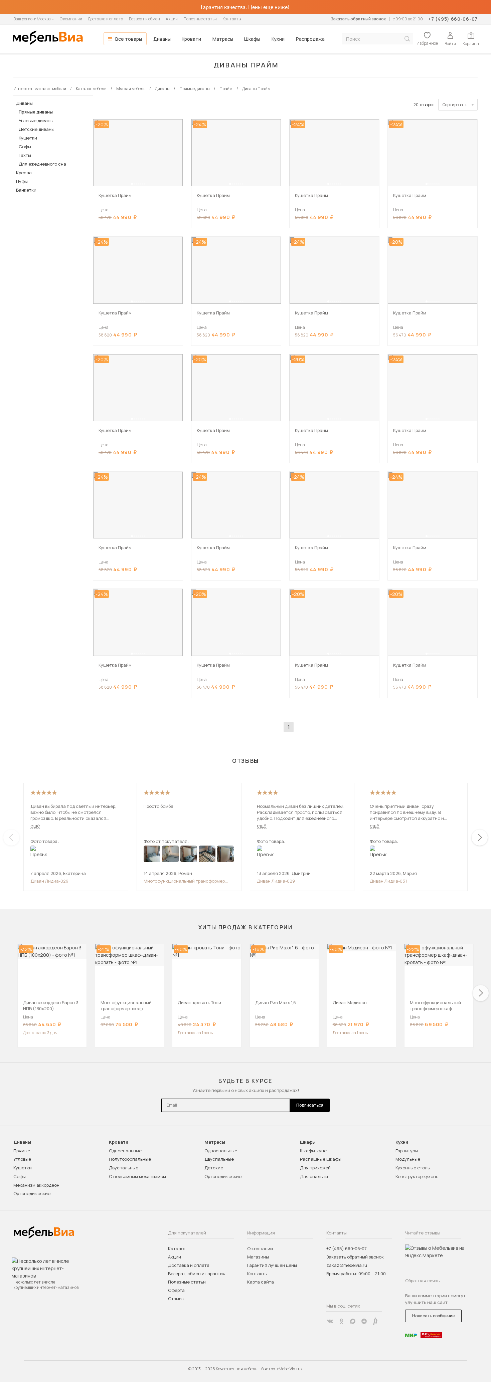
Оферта (176, 1290)
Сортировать (455, 104)
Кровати (191, 39)
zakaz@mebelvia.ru (346, 1265)
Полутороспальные (130, 1159)
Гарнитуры (406, 1151)
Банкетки (26, 190)
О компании (71, 19)
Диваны (162, 39)
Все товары (128, 39)
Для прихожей (315, 1168)
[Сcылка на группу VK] (330, 1321)
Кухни (278, 39)
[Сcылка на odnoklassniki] (341, 1321)
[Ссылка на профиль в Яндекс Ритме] (375, 1321)
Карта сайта (260, 1282)
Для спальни (314, 1176)
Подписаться (309, 1105)
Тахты (25, 155)
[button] (132, 184)
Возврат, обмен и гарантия (196, 1274)
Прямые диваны (36, 112)
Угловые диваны (36, 121)
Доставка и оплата (105, 19)
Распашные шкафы (320, 1159)
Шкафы (252, 39)
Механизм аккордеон (36, 1185)
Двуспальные (123, 1168)
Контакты (231, 19)
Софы (25, 147)
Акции (172, 19)
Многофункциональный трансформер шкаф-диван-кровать (184, 881)
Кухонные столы (413, 1168)
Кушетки (28, 138)
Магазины (258, 1257)
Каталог (177, 1248)
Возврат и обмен (144, 19)
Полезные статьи (200, 19)
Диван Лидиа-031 (388, 881)
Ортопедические (31, 1193)
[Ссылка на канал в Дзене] (364, 1321)
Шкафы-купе (313, 1151)
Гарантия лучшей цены (272, 1265)
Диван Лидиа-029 (49, 881)
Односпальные (125, 1151)
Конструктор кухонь (416, 1176)
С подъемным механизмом (137, 1176)
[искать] (407, 39)
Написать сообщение (433, 1316)
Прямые (21, 1151)
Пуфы (22, 181)
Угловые (22, 1159)
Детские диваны (36, 129)
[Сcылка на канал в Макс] (352, 1321)
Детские (213, 1168)
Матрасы (222, 39)
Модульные (407, 1159)
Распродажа (310, 39)
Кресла (24, 173)
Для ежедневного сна (42, 164)
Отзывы (176, 1299)
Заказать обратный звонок (358, 19)
